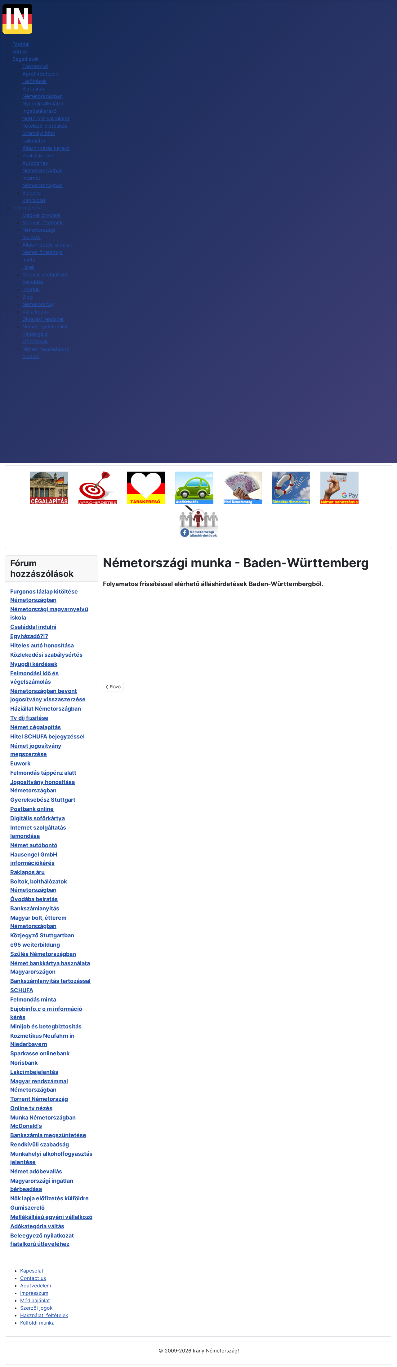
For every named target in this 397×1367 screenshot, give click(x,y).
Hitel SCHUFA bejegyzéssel (47, 736)
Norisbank (24, 1062)
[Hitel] (247, 487)
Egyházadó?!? (29, 636)
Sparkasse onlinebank (39, 1053)
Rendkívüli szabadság (39, 1144)
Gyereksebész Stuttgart (42, 799)
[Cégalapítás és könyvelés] (53, 487)
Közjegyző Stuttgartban (42, 935)
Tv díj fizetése (29, 718)
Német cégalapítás (35, 727)
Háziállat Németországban (45, 708)
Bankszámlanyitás (34, 908)
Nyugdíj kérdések (33, 664)
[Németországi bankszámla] (343, 487)
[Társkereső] (150, 487)
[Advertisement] (198, 416)
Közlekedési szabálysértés (46, 654)
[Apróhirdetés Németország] (101, 487)
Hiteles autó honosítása (42, 645)
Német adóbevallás (36, 1171)
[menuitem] (20, 44)
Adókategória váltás (37, 1226)
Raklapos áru (27, 872)
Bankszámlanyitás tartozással (50, 981)
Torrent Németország (39, 1099)
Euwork (20, 763)
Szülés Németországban (43, 954)
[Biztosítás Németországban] (295, 487)
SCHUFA (21, 990)
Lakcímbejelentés (34, 1072)
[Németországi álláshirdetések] (199, 520)
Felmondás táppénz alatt (43, 772)
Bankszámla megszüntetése (48, 1135)
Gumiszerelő (27, 1207)
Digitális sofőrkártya (37, 818)
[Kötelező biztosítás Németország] (198, 487)
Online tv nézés (31, 1108)
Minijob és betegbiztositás (46, 1026)
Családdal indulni (33, 627)
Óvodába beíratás (34, 899)
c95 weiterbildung (35, 944)
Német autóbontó (33, 845)
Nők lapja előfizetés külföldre (49, 1198)
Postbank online (32, 809)
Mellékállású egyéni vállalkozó (51, 1217)
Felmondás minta (33, 999)
